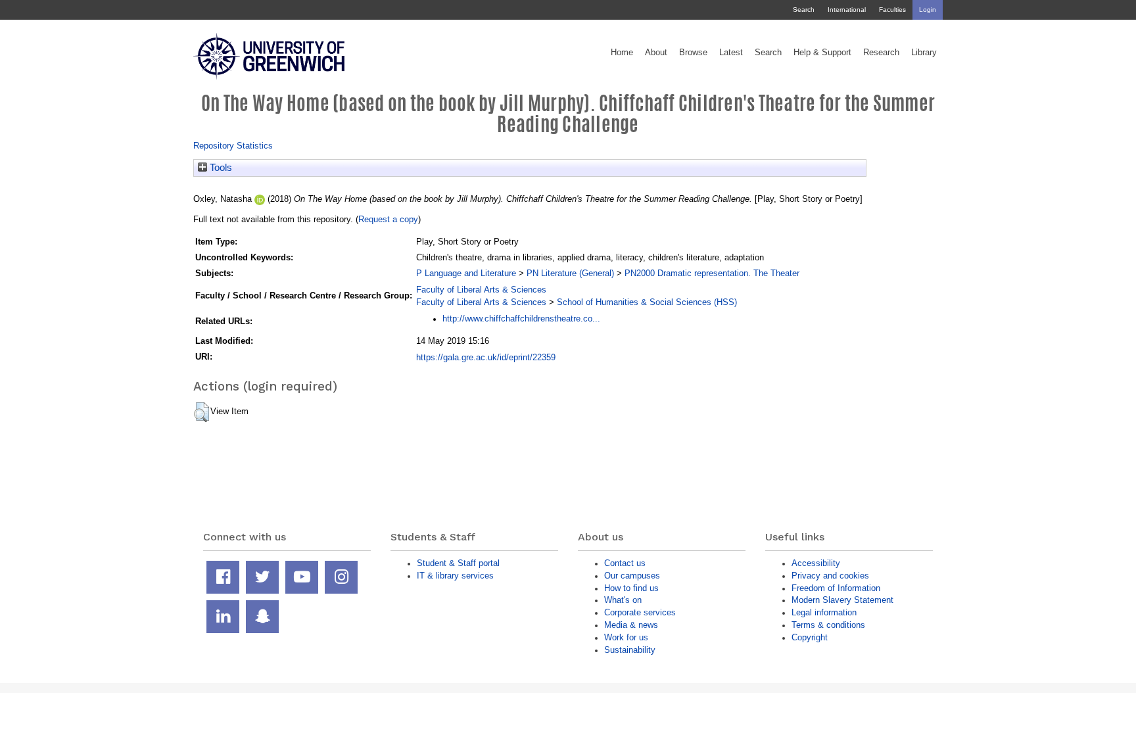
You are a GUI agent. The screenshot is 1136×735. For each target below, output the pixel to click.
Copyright (810, 637)
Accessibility (816, 563)
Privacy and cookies (830, 576)
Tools (219, 167)
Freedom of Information (836, 588)
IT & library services (455, 576)
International (847, 9)
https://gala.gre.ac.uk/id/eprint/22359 (486, 357)
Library (924, 52)
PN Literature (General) (570, 273)
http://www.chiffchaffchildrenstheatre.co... (521, 318)
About (656, 52)
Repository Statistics (233, 146)
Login (927, 9)
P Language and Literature (466, 273)
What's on (623, 600)
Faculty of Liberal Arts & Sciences (481, 290)
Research (881, 52)
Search (804, 9)
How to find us (631, 588)
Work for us (626, 637)
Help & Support (822, 52)
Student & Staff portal (458, 563)
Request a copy (388, 219)
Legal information (824, 612)
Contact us (625, 563)
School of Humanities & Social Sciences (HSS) (647, 302)
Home (622, 52)
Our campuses (632, 576)
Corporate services (640, 612)
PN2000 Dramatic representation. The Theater (712, 273)
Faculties (892, 9)
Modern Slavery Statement (842, 600)
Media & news (631, 625)
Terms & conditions (828, 625)
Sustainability (629, 650)
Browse (693, 52)
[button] (201, 412)
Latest (731, 52)
